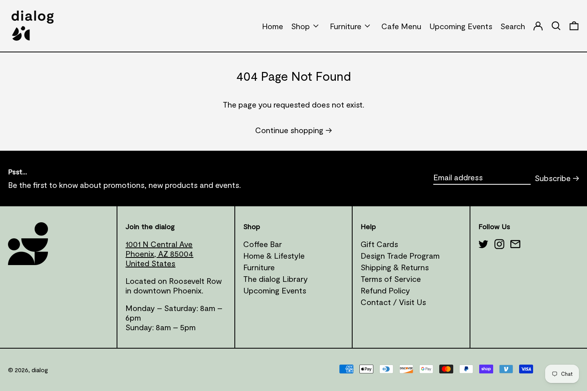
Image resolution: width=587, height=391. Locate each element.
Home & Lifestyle (274, 255)
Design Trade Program (400, 255)
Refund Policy (385, 290)
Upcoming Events (274, 290)
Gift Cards (379, 244)
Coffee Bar (262, 244)
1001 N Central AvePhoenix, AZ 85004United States (159, 253)
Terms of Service (391, 278)
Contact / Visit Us (393, 302)
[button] (574, 26)
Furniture (259, 267)
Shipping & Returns (395, 267)
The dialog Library (275, 278)
